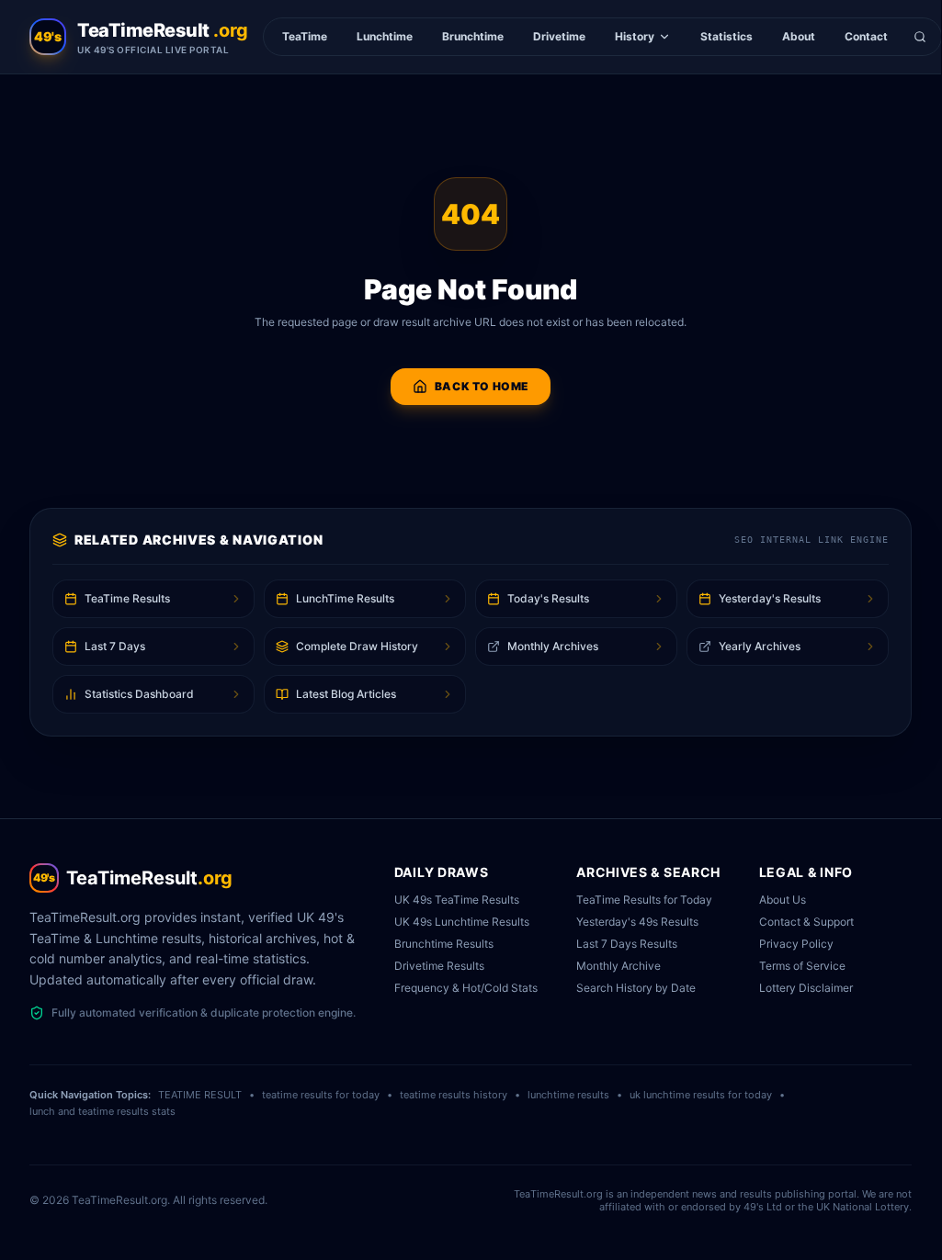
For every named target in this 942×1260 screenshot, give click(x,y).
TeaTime (304, 36)
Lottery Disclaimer (806, 988)
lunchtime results (568, 1094)
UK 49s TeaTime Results (456, 899)
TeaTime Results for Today (644, 899)
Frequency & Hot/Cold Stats (466, 988)
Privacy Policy (796, 944)
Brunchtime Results (444, 944)
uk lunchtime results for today (701, 1094)
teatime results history (453, 1094)
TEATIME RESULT (200, 1094)
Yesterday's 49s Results (637, 921)
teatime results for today (321, 1094)
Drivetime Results (439, 966)
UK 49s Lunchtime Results (461, 921)
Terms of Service (802, 966)
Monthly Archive (618, 966)
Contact (866, 36)
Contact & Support (806, 921)
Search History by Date (636, 988)
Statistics (726, 36)
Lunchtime (385, 36)
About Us (782, 899)
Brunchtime (473, 36)
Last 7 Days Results (626, 944)
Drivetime (559, 36)
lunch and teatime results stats (102, 1111)
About (798, 36)
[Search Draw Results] (920, 37)
